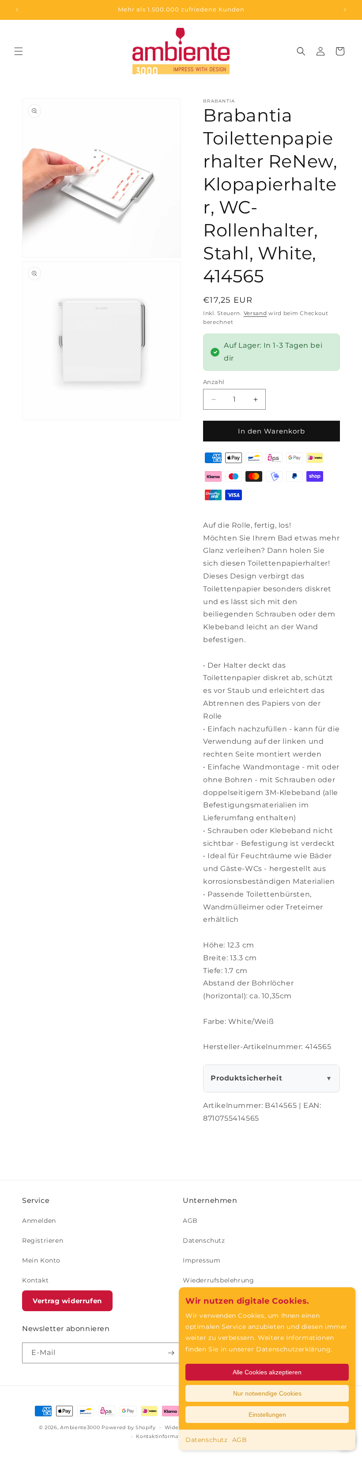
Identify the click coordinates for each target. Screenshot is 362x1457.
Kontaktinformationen (166, 1436)
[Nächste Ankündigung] (344, 9)
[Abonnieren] (171, 1353)
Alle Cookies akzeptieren (267, 1372)
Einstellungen (267, 1414)
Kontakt (35, 1280)
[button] (18, 51)
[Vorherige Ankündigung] (17, 9)
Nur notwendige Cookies (267, 1393)
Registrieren (42, 1240)
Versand (255, 313)
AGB (239, 1440)
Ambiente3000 (80, 1427)
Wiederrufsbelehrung (218, 1280)
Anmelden (39, 1221)
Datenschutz (206, 1440)
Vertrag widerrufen (67, 1301)
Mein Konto (41, 1260)
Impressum (201, 1260)
